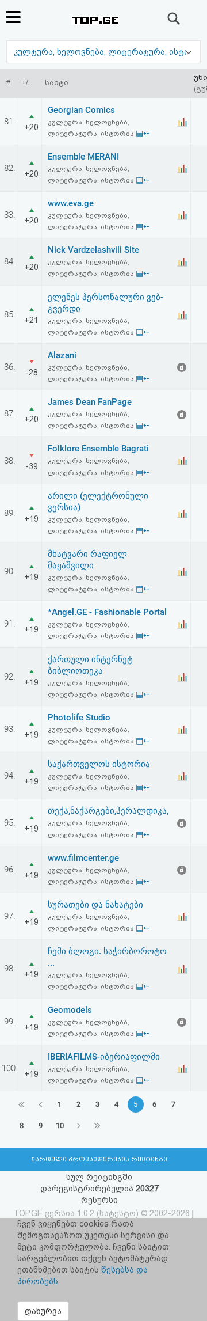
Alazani (62, 355)
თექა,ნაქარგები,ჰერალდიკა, (108, 811)
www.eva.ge (71, 203)
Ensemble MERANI (83, 156)
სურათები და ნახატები (95, 904)
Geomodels (70, 1010)
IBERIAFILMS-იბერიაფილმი (104, 1057)
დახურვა (43, 1311)
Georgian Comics (81, 110)
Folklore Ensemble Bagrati (98, 448)
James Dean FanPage (90, 402)
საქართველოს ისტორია (99, 764)
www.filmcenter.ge (83, 858)
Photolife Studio (79, 717)
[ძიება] (174, 18)
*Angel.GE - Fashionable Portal (107, 612)
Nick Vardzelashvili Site (93, 250)
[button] (103, 51)
